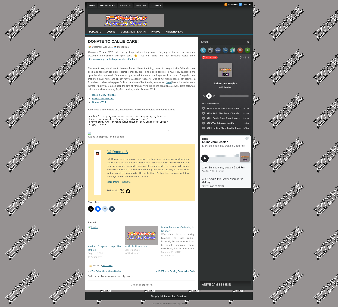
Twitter (246, 5)
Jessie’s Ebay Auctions (104, 95)
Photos (155, 31)
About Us (125, 5)
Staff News (107, 265)
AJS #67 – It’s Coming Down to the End (175, 271)
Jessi (169, 82)
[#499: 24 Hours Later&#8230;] (141, 235)
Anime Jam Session (216, 284)
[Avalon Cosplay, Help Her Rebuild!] (104, 235)
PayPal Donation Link (103, 98)
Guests (111, 31)
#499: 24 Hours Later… (138, 246)
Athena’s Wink (99, 102)
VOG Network (107, 5)
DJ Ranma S (117, 152)
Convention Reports (133, 31)
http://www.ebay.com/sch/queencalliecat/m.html (112, 59)
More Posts (113, 181)
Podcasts (95, 31)
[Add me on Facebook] (128, 191)
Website (126, 181)
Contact (156, 5)
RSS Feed (232, 5)
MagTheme (181, 303)
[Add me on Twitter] (122, 191)
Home (92, 5)
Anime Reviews (174, 31)
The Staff (141, 5)
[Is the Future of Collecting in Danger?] (179, 241)
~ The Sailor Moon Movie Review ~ (106, 271)
